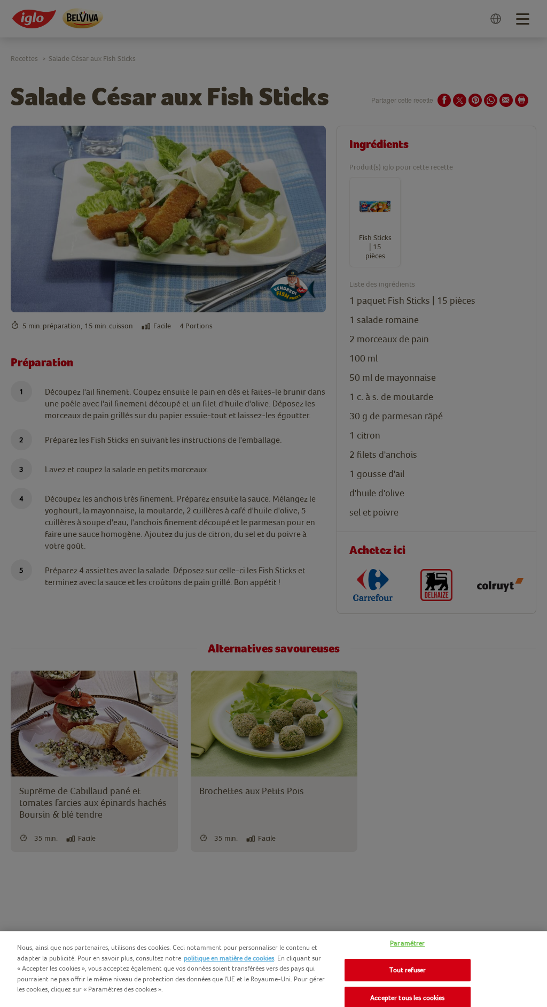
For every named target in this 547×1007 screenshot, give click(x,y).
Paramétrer (407, 943)
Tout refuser (407, 970)
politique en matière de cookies (229, 958)
